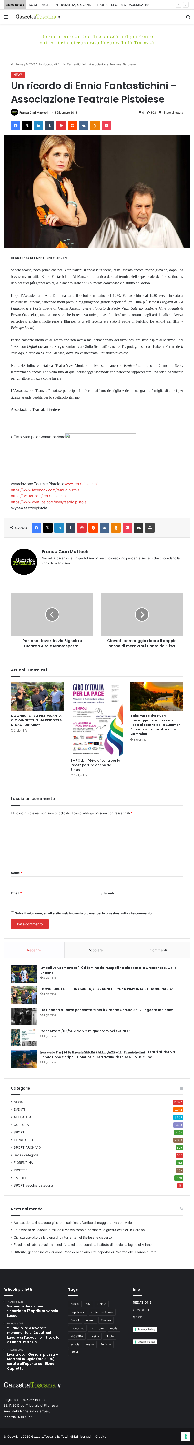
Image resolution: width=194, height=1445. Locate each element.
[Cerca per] (188, 18)
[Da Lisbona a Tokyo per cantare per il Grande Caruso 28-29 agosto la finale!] (24, 1016)
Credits (100, 1436)
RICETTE (20, 1170)
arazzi (75, 1304)
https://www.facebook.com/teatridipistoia (45, 490)
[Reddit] (72, 125)
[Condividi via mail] (138, 528)
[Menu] (6, 18)
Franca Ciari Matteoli (33, 112)
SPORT (19, 1132)
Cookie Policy (146, 1342)
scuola (75, 1344)
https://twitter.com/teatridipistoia (38, 496)
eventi (90, 1320)
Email (16, 893)
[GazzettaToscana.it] (37, 16)
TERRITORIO (23, 1140)
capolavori (78, 1312)
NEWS (30, 64)
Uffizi (74, 1352)
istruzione (97, 1328)
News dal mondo (27, 1208)
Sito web (107, 893)
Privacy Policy (146, 1329)
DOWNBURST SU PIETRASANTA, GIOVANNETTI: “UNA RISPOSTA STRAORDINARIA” (89, 5)
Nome (16, 873)
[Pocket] (106, 125)
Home (18, 64)
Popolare (95, 950)
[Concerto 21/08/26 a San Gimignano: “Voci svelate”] (24, 1037)
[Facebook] (15, 125)
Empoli (75, 1320)
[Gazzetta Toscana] (97, 39)
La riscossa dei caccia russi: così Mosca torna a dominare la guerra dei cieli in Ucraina (79, 1230)
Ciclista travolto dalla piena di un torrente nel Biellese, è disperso (63, 1237)
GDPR (137, 1317)
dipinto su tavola (102, 1312)
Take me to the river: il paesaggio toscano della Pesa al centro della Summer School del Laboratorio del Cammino (155, 724)
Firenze (106, 1320)
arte (88, 1304)
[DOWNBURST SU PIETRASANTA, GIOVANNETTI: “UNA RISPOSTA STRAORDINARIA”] (37, 696)
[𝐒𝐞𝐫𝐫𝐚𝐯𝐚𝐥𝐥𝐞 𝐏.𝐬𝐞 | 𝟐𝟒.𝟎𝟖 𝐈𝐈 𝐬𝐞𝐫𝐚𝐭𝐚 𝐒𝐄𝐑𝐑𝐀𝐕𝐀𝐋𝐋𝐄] (24, 1059)
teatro (90, 1344)
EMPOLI (20, 1178)
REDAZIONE (142, 1302)
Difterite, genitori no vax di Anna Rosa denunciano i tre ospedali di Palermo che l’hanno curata (85, 1252)
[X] (27, 125)
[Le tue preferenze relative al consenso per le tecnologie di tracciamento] (185, 1436)
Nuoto (110, 1336)
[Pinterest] (61, 125)
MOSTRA (77, 1336)
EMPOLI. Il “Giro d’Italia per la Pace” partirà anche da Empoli (95, 765)
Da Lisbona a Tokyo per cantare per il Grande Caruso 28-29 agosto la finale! (106, 1010)
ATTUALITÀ (22, 1117)
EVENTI (19, 1109)
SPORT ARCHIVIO (27, 1147)
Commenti (158, 950)
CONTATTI (141, 1310)
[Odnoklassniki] (95, 125)
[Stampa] (150, 528)
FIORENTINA (23, 1163)
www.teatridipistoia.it (82, 484)
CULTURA (21, 1125)
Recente (34, 950)
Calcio (101, 1304)
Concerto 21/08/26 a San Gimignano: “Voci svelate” (85, 1031)
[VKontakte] (83, 125)
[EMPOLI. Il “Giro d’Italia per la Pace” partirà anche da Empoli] (97, 719)
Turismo (106, 1344)
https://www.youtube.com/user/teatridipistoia (48, 502)
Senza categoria (26, 1155)
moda (114, 1328)
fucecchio (77, 1328)
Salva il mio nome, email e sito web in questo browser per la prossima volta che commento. (84, 913)
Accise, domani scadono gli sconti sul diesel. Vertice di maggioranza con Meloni (74, 1223)
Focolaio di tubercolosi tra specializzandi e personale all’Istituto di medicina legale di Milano (83, 1245)
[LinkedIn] (38, 125)
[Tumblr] (49, 125)
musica (94, 1336)
